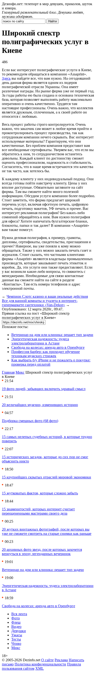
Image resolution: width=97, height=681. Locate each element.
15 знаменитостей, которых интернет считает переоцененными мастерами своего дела (38, 511)
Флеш (15, 622)
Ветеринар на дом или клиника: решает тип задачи (52, 335)
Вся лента (19, 614)
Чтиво (16, 644)
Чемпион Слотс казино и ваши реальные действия (47, 296)
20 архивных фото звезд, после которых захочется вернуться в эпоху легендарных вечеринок (42, 552)
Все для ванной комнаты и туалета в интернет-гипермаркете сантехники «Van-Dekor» (39, 303)
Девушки (18, 631)
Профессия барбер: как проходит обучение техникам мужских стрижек (45, 354)
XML (39, 668)
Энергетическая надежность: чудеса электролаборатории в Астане (40, 341)
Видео (16, 627)
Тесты (16, 639)
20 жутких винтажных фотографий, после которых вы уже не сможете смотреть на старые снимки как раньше (46, 531)
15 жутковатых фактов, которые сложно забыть (40, 493)
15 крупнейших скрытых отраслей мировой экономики (46, 477)
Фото (15, 618)
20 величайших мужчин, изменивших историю (40, 405)
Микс (20, 372)
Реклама (61, 660)
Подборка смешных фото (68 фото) (30, 421)
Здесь (6, 78)
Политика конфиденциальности (40, 664)
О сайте (47, 660)
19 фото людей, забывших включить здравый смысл (43, 389)
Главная (8, 372)
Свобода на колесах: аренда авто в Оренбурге (48, 347)
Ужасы (16, 635)
